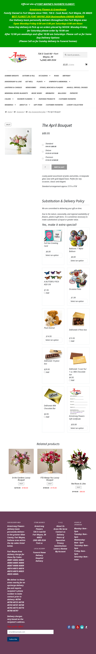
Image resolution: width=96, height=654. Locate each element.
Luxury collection (75, 105)
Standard (49, 143)
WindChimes (31, 87)
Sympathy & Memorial (58, 81)
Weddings (9, 105)
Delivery (60, 534)
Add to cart (59, 167)
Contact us (60, 532)
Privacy (60, 543)
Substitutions (60, 546)
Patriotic (74, 93)
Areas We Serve (60, 529)
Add (47, 293)
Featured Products (47, 99)
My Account (60, 551)
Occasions (43, 76)
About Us (23, 105)
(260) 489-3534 (39, 540)
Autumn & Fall (28, 76)
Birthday (66, 76)
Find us (39, 543)
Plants (39, 81)
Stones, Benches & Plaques (51, 87)
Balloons (62, 93)
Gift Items (38, 105)
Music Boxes (36, 93)
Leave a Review (60, 548)
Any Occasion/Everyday (37, 112)
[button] (28, 131)
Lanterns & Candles (13, 87)
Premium (49, 157)
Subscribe (13, 639)
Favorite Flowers (24, 99)
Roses (56, 76)
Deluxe (48, 150)
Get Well (29, 81)
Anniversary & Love (13, 81)
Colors (8, 99)
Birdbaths (50, 93)
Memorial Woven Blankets (16, 93)
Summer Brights (12, 76)
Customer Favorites (67, 99)
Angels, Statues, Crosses (77, 87)
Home (10, 112)
